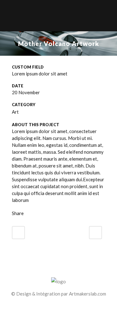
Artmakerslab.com (87, 293)
